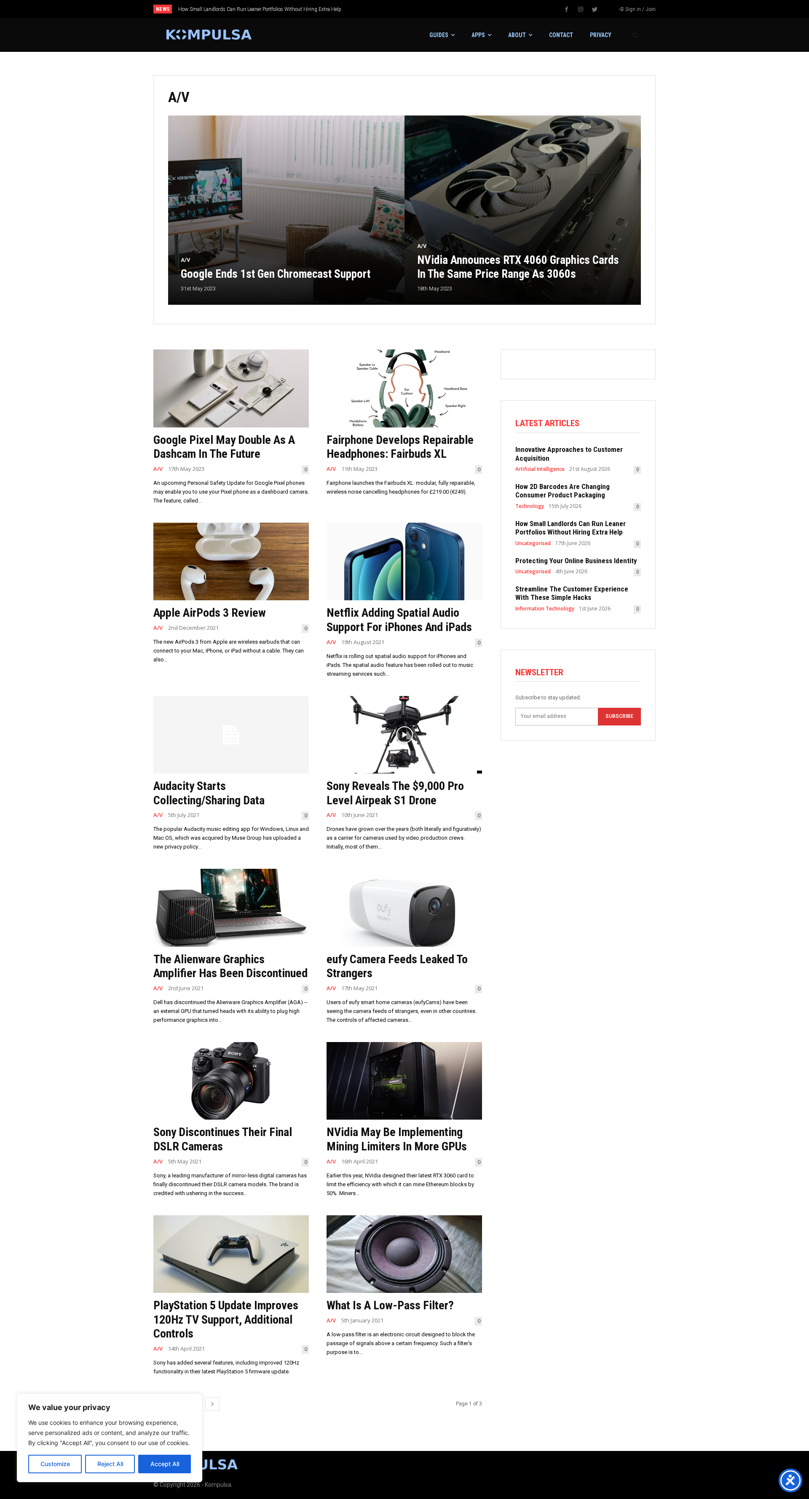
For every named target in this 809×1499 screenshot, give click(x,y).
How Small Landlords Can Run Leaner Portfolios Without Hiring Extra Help (570, 527)
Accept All (164, 1463)
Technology (529, 506)
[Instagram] (581, 10)
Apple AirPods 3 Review (209, 613)
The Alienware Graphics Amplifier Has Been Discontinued (230, 966)
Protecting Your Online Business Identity (223, 9)
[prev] (419, 9)
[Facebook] (567, 10)
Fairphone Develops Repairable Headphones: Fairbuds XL (400, 447)
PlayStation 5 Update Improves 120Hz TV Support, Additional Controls (225, 1319)
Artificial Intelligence (540, 469)
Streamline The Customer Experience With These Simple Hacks (571, 593)
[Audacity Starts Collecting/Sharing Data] (231, 735)
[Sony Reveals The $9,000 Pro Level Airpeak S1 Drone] (404, 735)
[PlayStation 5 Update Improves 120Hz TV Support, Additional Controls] (231, 1254)
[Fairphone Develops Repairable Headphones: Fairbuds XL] (404, 388)
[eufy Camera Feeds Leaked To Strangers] (404, 908)
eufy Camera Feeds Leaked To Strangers (397, 966)
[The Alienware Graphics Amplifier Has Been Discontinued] (231, 908)
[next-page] (212, 1404)
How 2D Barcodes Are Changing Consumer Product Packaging (562, 490)
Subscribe (619, 716)
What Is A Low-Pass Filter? (390, 1305)
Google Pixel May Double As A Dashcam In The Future (224, 447)
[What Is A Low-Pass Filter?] (404, 1254)
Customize (55, 1463)
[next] (432, 9)
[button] (635, 35)
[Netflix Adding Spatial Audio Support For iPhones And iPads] (404, 562)
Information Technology (544, 608)
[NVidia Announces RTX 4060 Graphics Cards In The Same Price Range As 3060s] (522, 210)
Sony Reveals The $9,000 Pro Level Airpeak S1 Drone (395, 793)
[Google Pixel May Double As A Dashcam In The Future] (231, 388)
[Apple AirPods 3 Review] (231, 562)
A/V (185, 260)
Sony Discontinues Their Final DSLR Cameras (222, 1139)
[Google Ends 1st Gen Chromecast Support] (286, 210)
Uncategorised (533, 543)
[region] (109, 1438)
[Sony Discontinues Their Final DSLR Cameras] (231, 1081)
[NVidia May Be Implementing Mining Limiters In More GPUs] (404, 1081)
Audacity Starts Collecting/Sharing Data (209, 793)
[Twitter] (594, 10)
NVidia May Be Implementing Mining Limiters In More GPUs (397, 1139)
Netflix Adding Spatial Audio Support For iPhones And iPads (399, 620)
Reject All (110, 1463)
